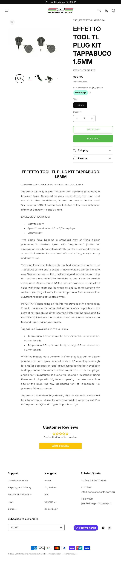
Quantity (77, 112)
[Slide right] (57, 78)
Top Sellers (50, 487)
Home (47, 480)
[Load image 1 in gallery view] (20, 79)
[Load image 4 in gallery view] (48, 79)
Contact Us (50, 502)
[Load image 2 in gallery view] (29, 79)
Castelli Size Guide (18, 480)
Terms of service (71, 554)
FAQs (11, 502)
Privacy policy (55, 554)
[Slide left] (11, 78)
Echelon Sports (21, 554)
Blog (46, 495)
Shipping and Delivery (19, 487)
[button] (6, 10)
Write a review (60, 446)
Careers (12, 509)
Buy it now (93, 139)
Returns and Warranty (20, 495)
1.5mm (80, 105)
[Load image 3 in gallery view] (39, 79)
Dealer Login (51, 509)
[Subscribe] (61, 527)
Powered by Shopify (37, 554)
